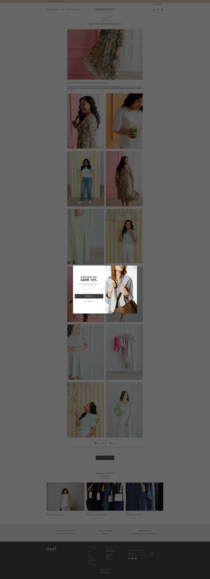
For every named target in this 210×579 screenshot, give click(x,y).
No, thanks (89, 301)
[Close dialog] (134, 267)
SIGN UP (89, 296)
